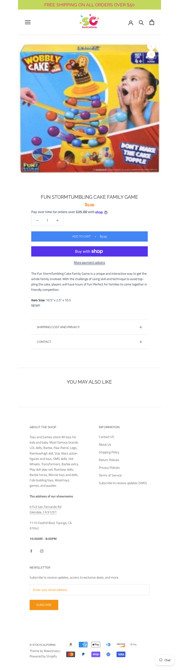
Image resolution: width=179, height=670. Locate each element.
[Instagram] (41, 550)
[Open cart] (152, 22)
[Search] (141, 22)
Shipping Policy (109, 452)
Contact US (106, 436)
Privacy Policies (109, 467)
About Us (105, 444)
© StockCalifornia (43, 644)
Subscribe (44, 605)
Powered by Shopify (43, 656)
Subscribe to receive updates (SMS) (123, 482)
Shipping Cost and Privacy (58, 327)
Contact (44, 342)
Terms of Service (110, 475)
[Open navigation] (28, 22)
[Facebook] (31, 550)
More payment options (89, 262)
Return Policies (109, 459)
